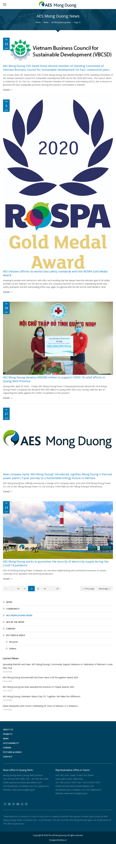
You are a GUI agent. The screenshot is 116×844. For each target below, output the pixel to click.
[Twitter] (9, 804)
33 (57, 588)
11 (25, 588)
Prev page (89, 588)
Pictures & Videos (12, 752)
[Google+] (13, 804)
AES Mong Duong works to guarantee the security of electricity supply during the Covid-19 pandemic (55, 563)
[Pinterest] (26, 804)
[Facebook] (5, 804)
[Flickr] (22, 804)
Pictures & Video (15, 635)
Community (12, 608)
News (46, 22)
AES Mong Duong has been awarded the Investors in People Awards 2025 (38, 686)
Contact (8, 756)
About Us (8, 729)
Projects (7, 734)
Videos (12, 648)
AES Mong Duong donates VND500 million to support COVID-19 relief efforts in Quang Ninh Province (54, 379)
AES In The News (15, 622)
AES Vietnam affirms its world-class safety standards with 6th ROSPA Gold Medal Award (55, 273)
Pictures (13, 641)
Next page (103, 588)
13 (38, 588)
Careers (10, 628)
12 (31, 588)
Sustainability (11, 743)
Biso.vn (63, 840)
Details (6, 89)
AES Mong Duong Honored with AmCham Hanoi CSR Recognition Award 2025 (40, 677)
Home (38, 22)
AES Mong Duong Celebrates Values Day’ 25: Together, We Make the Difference (41, 696)
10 (18, 588)
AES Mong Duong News (19, 615)
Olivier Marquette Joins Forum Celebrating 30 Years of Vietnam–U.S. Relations (40, 705)
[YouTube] (18, 804)
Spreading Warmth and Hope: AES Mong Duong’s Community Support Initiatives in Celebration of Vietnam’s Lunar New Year (58, 666)
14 (45, 588)
